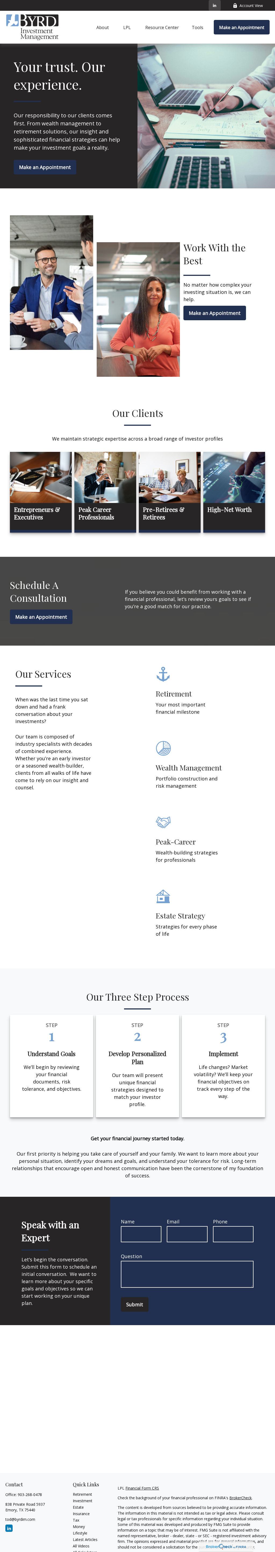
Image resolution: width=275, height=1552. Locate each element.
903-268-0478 (30, 1494)
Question (131, 1256)
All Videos (81, 1546)
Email (173, 1221)
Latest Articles (85, 1539)
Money (79, 1526)
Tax (76, 1520)
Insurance (81, 1513)
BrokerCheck (240, 1497)
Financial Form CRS (142, 1488)
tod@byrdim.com (20, 1519)
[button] (102, 27)
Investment (82, 1500)
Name (128, 1221)
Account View (251, 5)
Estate (78, 1507)
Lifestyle (80, 1533)
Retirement (82, 1494)
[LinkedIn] (215, 5)
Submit (134, 1304)
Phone (220, 1221)
